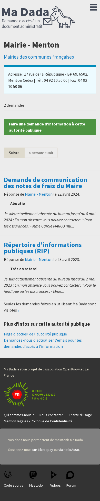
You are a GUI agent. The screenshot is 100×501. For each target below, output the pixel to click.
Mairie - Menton (39, 194)
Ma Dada (38, 17)
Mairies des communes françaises (39, 57)
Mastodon (37, 485)
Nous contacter (51, 415)
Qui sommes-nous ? (19, 415)
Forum (71, 485)
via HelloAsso (68, 449)
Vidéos (55, 485)
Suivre (14, 152)
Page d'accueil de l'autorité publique (35, 333)
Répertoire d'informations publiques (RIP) (43, 248)
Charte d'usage (80, 415)
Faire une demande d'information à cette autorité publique (47, 127)
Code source (14, 485)
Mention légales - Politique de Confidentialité (38, 421)
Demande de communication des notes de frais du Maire (45, 183)
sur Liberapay (42, 449)
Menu (93, 6)
